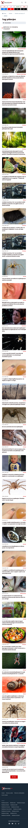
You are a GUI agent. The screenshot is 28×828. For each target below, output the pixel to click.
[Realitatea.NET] (6, 3)
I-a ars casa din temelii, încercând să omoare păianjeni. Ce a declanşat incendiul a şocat (12, 355)
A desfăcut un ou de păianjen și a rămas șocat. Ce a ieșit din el (13, 547)
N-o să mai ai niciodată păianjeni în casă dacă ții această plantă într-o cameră (13, 672)
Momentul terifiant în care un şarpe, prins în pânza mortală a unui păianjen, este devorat (13, 450)
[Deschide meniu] (25, 2)
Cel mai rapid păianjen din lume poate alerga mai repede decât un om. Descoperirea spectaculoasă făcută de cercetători (13, 53)
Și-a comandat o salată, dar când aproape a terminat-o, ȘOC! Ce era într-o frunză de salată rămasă (13, 648)
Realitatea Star (12, 802)
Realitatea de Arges (5, 813)
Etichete (10, 13)
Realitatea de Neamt (5, 804)
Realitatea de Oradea (15, 807)
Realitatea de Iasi (13, 813)
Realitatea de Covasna (6, 807)
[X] (17, 9)
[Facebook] (4, 9)
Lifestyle (24, 125)
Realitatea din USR (14, 804)
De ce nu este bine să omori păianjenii (12, 426)
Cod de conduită (5, 795)
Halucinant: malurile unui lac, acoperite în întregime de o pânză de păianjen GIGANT (14, 403)
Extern (24, 200)
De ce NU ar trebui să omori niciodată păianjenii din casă (12, 128)
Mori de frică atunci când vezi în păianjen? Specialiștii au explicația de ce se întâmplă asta (14, 329)
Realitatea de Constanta (6, 811)
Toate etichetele (8, 22)
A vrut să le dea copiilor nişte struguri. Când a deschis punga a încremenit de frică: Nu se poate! (13, 622)
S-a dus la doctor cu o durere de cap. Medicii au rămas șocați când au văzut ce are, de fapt (13, 597)
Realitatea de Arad (15, 811)
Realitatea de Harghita (17, 809)
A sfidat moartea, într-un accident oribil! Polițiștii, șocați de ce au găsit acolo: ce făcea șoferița (13, 203)
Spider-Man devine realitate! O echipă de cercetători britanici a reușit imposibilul (13, 746)
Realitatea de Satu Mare (6, 815)
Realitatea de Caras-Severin (7, 809)
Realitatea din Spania (16, 815)
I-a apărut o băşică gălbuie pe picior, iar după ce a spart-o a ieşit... (13, 379)
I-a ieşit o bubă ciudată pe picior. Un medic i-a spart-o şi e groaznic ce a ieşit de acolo (14, 523)
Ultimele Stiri (23, 593)
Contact (3, 793)
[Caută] (22, 2)
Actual (24, 99)
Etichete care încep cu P (20, 13)
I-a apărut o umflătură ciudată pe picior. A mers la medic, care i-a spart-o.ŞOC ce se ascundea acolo (14, 571)
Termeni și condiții (9, 793)
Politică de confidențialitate (19, 793)
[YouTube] (11, 9)
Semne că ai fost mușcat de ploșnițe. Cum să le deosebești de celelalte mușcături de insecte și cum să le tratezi (13, 103)
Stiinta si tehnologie (21, 74)
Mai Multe (14, 777)
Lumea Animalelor (22, 48)
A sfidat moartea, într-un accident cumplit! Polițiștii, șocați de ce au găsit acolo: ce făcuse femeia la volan (13, 254)
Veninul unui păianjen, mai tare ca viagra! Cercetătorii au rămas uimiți (14, 722)
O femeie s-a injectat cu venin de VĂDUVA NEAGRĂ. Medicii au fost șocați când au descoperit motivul (13, 78)
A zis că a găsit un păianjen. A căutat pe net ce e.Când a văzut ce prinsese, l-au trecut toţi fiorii (13, 697)
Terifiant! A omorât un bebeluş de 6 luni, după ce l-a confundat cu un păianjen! (13, 475)
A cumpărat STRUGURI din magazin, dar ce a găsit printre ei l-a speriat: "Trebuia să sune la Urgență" (14, 178)
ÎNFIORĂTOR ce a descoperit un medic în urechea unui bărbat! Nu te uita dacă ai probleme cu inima (13, 304)
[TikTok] (24, 9)
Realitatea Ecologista (21, 802)
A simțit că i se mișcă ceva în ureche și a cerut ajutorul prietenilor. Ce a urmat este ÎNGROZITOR (13, 771)
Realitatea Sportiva (5, 802)
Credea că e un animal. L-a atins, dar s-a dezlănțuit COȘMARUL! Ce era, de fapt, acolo (13, 229)
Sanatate (24, 325)
